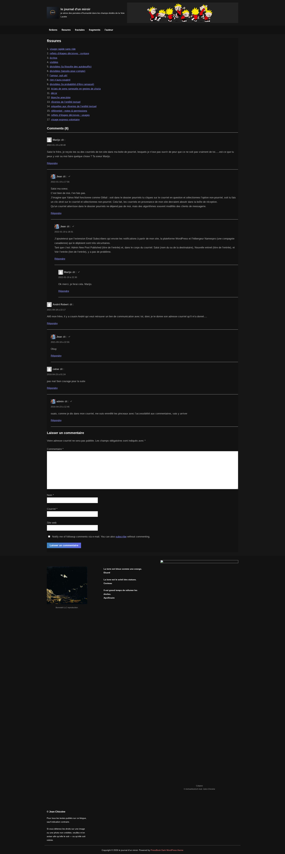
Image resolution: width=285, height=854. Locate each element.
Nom (50, 495)
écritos (53, 57)
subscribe (121, 536)
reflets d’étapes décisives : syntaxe (69, 53)
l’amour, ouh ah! (58, 75)
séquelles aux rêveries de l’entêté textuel (73, 106)
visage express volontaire (65, 119)
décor (54, 93)
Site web (51, 522)
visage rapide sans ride (63, 49)
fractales (80, 29)
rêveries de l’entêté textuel (65, 102)
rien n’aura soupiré (60, 79)
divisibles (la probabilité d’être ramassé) (72, 84)
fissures (66, 29)
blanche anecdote (61, 97)
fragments (94, 29)
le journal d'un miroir (75, 9)
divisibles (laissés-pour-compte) (67, 71)
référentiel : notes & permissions (69, 110)
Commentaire (55, 449)
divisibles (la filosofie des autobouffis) (71, 66)
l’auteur (109, 29)
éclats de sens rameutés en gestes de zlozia (76, 88)
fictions (53, 29)
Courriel (52, 509)
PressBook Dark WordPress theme (167, 850)
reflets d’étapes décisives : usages (70, 115)
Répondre (52, 163)
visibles (54, 62)
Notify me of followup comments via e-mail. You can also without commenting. (100, 536)
